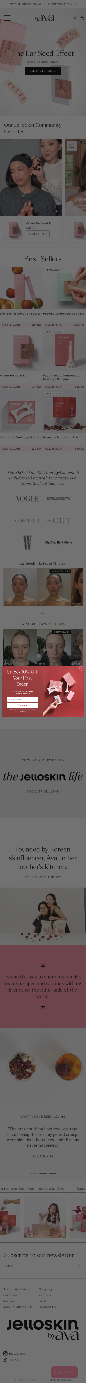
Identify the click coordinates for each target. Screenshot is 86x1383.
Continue (22, 705)
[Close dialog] (81, 668)
